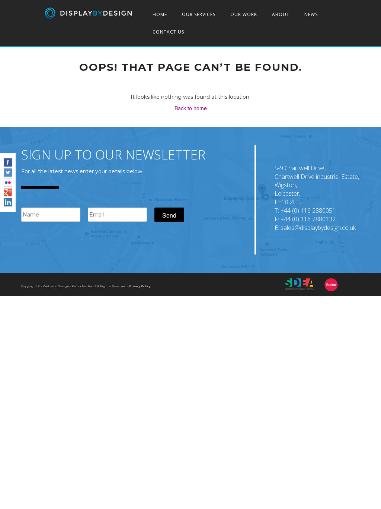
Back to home (191, 108)
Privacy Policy (139, 286)
